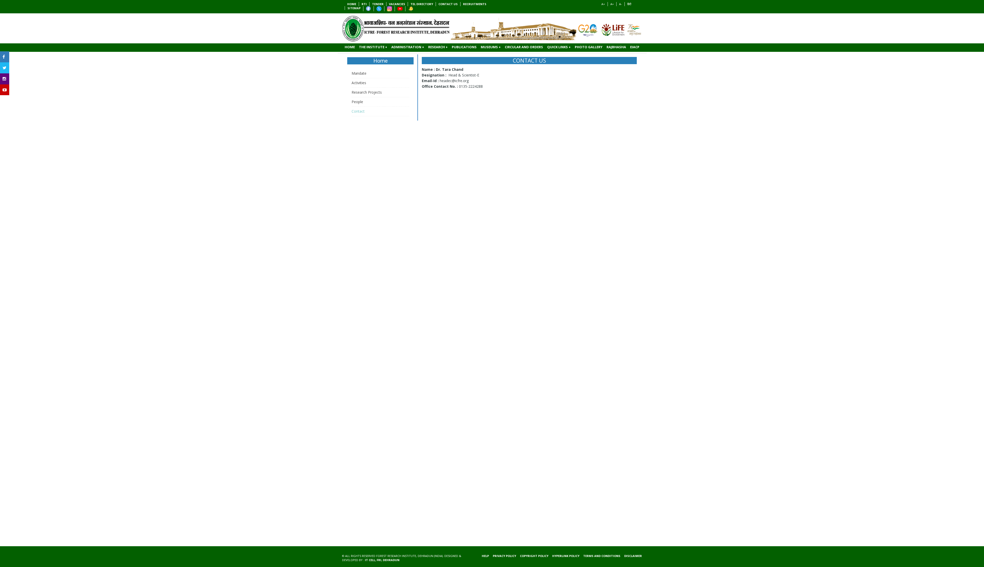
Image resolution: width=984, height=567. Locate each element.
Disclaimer (633, 556)
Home (380, 61)
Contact (358, 111)
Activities (359, 82)
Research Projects (367, 92)
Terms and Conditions (601, 556)
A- (620, 4)
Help (485, 556)
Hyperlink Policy (565, 556)
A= (612, 4)
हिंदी (629, 4)
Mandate (359, 73)
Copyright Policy (534, 556)
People (357, 101)
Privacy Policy (504, 556)
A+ (603, 4)
